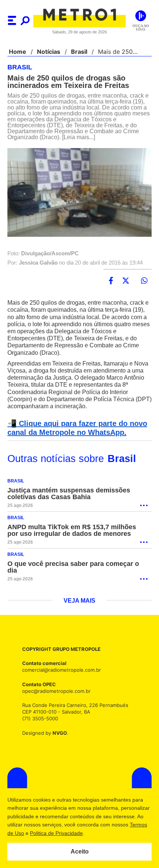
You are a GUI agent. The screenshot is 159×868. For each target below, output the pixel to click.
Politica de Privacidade (93, 833)
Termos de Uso (43, 833)
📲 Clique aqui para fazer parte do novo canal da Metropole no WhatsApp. (74, 428)
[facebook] (111, 281)
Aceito (80, 852)
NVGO (58, 733)
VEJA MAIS (79, 601)
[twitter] (125, 281)
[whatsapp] (144, 281)
